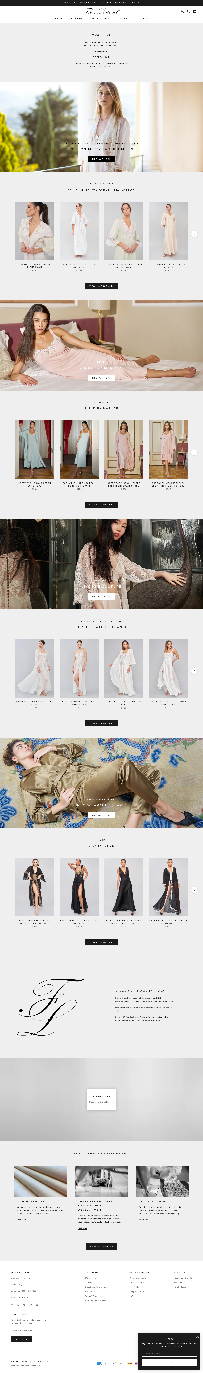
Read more (21, 1219)
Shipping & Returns (137, 1292)
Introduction (152, 1201)
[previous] (9, 234)
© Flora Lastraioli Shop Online (29, 1362)
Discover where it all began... (101, 1102)
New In (58, 19)
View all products (101, 286)
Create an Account (137, 1278)
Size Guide (134, 1287)
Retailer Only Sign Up (183, 1278)
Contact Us (90, 1292)
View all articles (101, 1246)
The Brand (89, 1282)
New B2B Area (180, 1287)
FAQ (131, 1296)
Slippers (144, 19)
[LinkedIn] (37, 1304)
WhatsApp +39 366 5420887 (23, 1291)
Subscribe (21, 1339)
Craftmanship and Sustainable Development (96, 1205)
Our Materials (31, 1201)
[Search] (188, 11)
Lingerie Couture (101, 19)
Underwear (125, 19)
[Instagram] (18, 1304)
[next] (194, 234)
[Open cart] (194, 11)
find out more (101, 596)
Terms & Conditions (93, 1296)
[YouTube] (31, 1304)
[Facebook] (12, 1304)
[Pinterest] (24, 1304)
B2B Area (178, 1282)
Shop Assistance (136, 1282)
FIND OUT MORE (101, 159)
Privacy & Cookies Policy (95, 1301)
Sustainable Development (96, 1287)
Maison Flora (90, 1278)
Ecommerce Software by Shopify (25, 1365)
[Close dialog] (197, 1336)
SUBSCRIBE (169, 1362)
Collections (76, 19)
